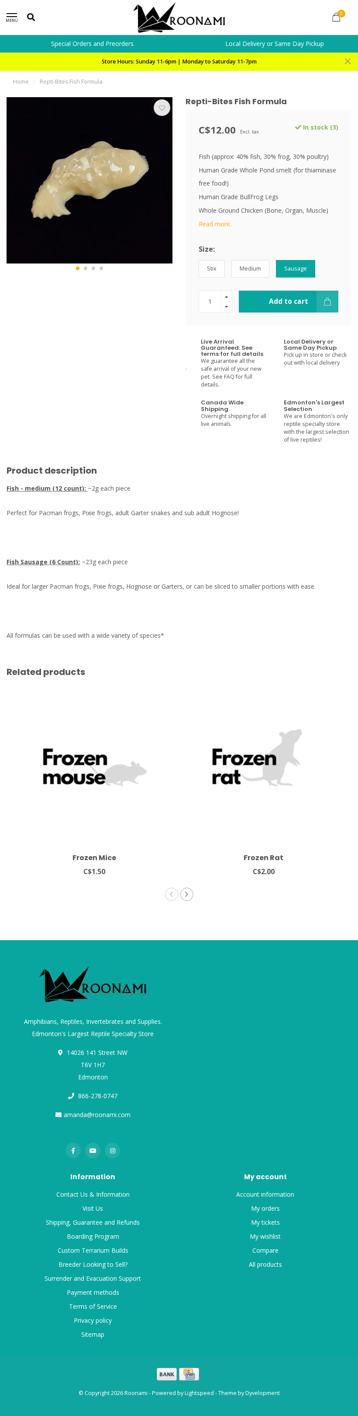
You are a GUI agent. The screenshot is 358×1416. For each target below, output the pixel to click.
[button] (77, 268)
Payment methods (93, 1292)
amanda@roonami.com (97, 1114)
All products (265, 1264)
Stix (212, 268)
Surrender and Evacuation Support (93, 1278)
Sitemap (92, 1334)
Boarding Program (93, 1236)
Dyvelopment (262, 1393)
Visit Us (93, 1208)
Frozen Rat (263, 858)
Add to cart (288, 301)
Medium (250, 268)
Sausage (295, 268)
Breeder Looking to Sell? (93, 1264)
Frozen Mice (94, 858)
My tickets (265, 1222)
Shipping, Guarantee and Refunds (93, 1222)
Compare (265, 1250)
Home (21, 81)
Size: (207, 249)
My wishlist (265, 1236)
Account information (265, 1194)
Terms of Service (93, 1306)
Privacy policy (93, 1320)
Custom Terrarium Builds (93, 1250)
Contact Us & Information (93, 1194)
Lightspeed (199, 1393)
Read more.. (216, 224)
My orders (265, 1208)
